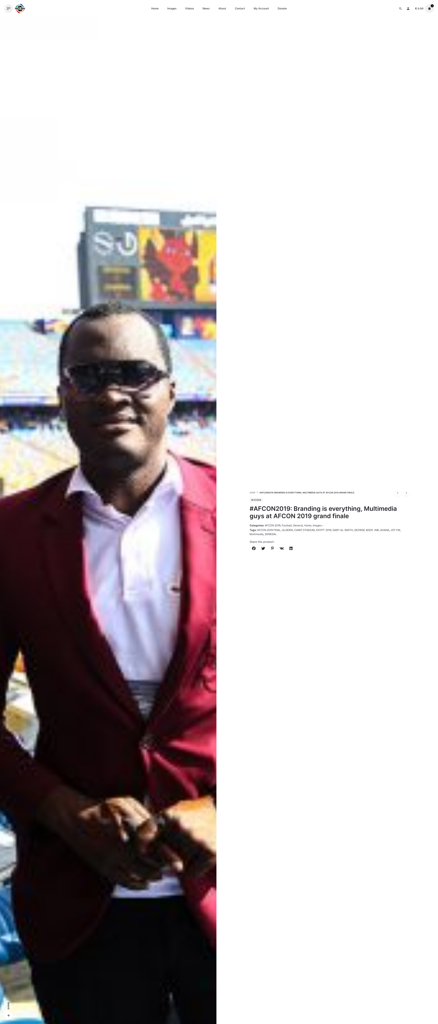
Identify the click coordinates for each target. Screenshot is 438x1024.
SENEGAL (271, 534)
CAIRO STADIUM (304, 530)
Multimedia (256, 534)
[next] (406, 492)
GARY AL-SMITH (343, 530)
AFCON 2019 (272, 525)
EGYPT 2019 (323, 530)
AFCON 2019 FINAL (269, 530)
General (298, 525)
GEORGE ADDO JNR (366, 530)
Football (287, 525)
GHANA (384, 530)
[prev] (397, 492)
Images (317, 525)
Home (307, 525)
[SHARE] (8, 1015)
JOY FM (395, 530)
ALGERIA (287, 530)
